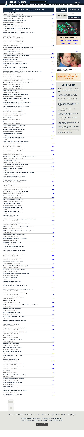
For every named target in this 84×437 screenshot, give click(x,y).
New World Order (6, 248)
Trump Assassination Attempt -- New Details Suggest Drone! (17, 16)
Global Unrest (6, 232)
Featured (11, 4)
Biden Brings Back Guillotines (10, 90)
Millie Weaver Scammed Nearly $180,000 (12, 168)
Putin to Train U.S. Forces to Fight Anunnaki (13, 367)
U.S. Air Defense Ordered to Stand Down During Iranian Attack (17, 289)
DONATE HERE (61, 10)
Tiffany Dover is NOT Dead (9, 160)
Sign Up (78, 2)
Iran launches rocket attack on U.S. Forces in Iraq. (15, 293)
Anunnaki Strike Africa (8, 335)
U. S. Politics (5, 364)
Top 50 (60, 4)
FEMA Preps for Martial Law (9, 300)
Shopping (71, 4)
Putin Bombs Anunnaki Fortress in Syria (12, 394)
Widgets (73, 414)
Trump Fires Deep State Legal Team (11, 51)
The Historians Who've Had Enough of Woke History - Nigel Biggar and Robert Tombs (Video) (68, 90)
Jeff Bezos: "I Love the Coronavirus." (11, 203)
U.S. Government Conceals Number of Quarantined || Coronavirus (18, 226)
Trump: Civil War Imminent (9, 36)
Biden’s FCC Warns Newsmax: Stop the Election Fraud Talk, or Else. (18, 32)
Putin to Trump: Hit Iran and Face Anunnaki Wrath (15, 285)
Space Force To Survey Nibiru (10, 277)
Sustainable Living (42, 4)
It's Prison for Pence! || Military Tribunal (12, 133)
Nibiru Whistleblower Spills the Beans (12, 308)
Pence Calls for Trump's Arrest (10, 121)
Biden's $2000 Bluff (8, 117)
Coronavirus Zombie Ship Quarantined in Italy (13, 234)
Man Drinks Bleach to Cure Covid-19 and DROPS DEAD (15, 191)
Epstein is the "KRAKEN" (9, 24)
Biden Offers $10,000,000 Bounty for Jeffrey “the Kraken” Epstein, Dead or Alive (22, 71)
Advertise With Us (18, 414)
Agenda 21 (5, 216)
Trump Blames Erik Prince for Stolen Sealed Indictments (16, 28)
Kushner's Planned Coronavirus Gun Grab (12, 207)
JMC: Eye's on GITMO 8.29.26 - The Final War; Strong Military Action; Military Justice (67, 95)
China (4, 321)
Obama (4, 306)
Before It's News (17, 1)
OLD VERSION (74, 10)
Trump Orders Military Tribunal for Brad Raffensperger (16, 141)
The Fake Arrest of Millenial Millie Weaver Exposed (15, 180)
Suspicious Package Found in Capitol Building (14, 129)
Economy (15, 4)
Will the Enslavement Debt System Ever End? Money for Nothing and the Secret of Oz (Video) (68, 104)
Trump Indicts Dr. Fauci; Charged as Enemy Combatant (15, 164)
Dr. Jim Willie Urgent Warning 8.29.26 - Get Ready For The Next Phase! (68, 114)
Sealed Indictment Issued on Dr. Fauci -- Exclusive (15, 195)
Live (53, 4)
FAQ (25, 414)
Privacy (35, 414)
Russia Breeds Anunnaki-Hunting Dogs (12, 312)
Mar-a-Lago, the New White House (11, 12)
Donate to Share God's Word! (68, 43)
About (10, 414)
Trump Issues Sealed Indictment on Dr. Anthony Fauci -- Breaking (18, 172)
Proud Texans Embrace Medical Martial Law (13, 199)
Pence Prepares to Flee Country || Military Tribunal (15, 149)
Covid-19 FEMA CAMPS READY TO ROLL (12, 145)
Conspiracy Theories (7, 263)
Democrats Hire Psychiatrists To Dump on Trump (14, 374)
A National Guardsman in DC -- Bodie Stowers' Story (15, 94)
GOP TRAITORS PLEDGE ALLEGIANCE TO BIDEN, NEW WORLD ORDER (18, 47)
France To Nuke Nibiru (8, 386)
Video (56, 4)
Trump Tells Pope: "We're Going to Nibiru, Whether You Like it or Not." (19, 219)
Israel (4, 298)
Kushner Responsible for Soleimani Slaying (13, 297)
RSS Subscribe (65, 414)
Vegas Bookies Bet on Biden (10, 184)
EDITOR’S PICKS (68, 84)
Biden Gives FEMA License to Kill (10, 59)
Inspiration (49, 4)
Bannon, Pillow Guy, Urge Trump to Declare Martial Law (16, 98)
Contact (29, 414)
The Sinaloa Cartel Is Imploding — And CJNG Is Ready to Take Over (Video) (68, 131)
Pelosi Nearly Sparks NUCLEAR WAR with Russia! (14, 114)
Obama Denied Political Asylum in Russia (12, 339)
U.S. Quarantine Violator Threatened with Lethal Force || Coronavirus (19, 230)
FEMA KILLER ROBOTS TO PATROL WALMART (13, 262)
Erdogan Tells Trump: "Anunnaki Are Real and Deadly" (15, 328)
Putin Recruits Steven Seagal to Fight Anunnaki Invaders (16, 223)
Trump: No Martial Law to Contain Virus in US (13, 246)
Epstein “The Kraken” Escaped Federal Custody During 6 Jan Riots (18, 79)
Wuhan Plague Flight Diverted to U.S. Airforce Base (15, 238)
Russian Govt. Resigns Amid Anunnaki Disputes (14, 269)
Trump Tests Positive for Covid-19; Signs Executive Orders (17, 188)
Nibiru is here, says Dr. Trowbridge (11, 343)
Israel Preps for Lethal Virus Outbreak (12, 242)
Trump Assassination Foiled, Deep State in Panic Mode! (16, 55)
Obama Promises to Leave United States (12, 382)
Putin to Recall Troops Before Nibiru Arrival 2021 (14, 316)
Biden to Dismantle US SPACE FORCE (11, 75)
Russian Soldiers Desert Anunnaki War (12, 351)
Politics (4, 185)
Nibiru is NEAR (6, 370)
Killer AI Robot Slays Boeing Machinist (12, 347)
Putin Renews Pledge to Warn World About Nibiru (15, 332)
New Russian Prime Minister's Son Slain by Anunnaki (15, 265)
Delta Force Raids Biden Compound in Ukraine (14, 137)
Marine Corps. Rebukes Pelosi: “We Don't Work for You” (16, 106)
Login (75, 2)
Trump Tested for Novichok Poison (11, 324)
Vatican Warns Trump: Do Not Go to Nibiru (13, 258)
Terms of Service (42, 414)
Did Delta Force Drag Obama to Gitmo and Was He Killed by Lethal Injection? (21, 304)
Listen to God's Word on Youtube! (68, 40)
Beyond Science (25, 4)
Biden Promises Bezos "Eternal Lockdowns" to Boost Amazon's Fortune (20, 156)
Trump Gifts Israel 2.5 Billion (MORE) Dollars (13, 363)
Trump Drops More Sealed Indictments (12, 44)
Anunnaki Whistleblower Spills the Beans (13, 355)
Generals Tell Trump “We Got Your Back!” (12, 86)
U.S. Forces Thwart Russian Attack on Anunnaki (14, 254)
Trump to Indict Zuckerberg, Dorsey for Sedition (14, 125)
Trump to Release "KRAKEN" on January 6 (13, 153)
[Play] (68, 28)
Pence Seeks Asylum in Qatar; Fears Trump (13, 40)
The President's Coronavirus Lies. (11, 211)
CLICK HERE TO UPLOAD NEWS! (74, 17)
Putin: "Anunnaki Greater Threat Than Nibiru (13, 378)
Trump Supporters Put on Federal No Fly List (13, 110)
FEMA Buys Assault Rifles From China (12, 281)
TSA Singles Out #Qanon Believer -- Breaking (14, 176)
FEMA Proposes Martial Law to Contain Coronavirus (15, 250)
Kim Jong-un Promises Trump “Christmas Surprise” (15, 390)
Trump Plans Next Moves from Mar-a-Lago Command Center (17, 82)
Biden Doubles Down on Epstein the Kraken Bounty (15, 63)
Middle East (5, 244)
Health (20, 4)
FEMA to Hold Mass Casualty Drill (11, 215)
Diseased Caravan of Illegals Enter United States (14, 20)
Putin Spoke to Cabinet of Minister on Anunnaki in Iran (16, 273)
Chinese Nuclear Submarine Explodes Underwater (14, 320)
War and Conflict (6, 267)
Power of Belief (33, 4)
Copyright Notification (54, 414)
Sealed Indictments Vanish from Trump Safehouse (15, 67)
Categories (76, 4)
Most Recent (65, 4)
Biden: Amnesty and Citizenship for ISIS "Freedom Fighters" (17, 102)
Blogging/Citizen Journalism (9, 14)
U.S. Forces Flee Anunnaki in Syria (11, 359)
